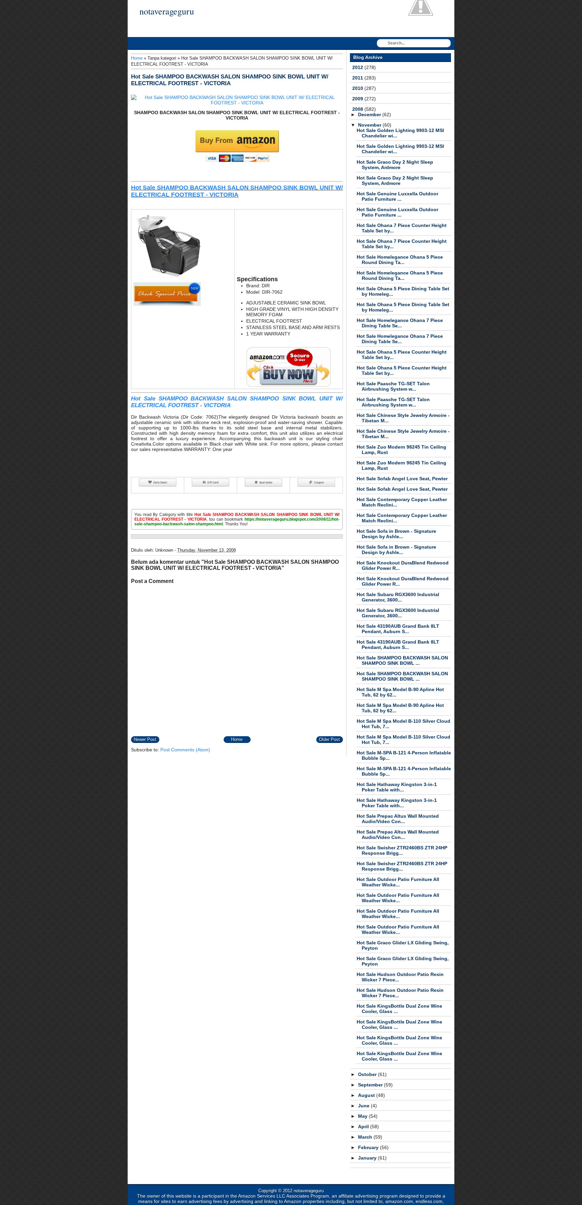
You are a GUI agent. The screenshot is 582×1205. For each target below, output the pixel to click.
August (367, 1095)
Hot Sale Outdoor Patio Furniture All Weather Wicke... (398, 882)
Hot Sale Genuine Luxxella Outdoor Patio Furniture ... (397, 196)
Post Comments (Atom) (185, 749)
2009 (358, 98)
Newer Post (145, 739)
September (371, 1084)
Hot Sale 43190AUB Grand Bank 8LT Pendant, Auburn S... (398, 628)
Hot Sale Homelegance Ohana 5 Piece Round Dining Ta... (400, 259)
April (364, 1126)
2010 (358, 88)
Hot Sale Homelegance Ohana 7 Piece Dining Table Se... (400, 323)
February (369, 1147)
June (364, 1105)
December (370, 114)
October (368, 1074)
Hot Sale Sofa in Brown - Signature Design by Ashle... (396, 533)
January (368, 1158)
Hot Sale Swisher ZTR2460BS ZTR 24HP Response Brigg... (402, 850)
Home (136, 58)
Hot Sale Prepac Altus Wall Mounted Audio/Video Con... (398, 818)
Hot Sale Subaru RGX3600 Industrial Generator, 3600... (398, 597)
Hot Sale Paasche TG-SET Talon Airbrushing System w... (393, 386)
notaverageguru (166, 11)
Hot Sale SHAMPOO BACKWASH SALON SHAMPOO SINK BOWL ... (402, 660)
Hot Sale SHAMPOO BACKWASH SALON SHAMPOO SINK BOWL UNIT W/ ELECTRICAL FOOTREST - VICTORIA (229, 80)
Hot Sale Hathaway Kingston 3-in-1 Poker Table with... (397, 787)
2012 (358, 67)
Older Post (329, 739)
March (366, 1137)
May (363, 1116)
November (370, 125)
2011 (358, 77)
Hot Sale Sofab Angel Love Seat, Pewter (402, 478)
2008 (358, 109)
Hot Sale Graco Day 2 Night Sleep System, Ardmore (395, 164)
